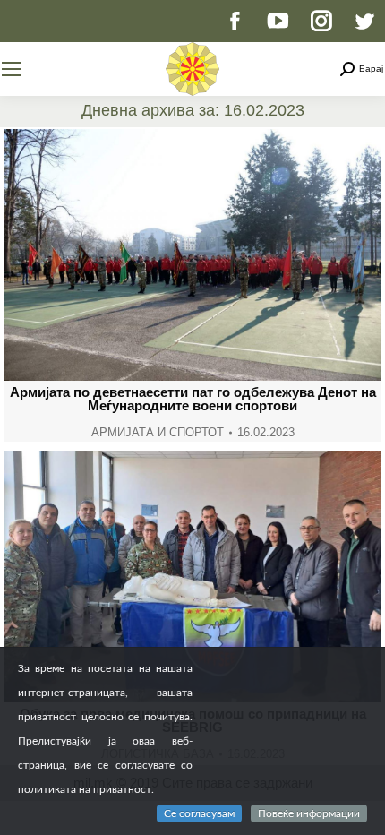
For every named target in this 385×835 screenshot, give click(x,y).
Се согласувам (199, 813)
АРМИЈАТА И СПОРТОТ (157, 432)
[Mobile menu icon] (11, 69)
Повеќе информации (309, 813)
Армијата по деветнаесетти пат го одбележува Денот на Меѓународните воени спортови (193, 398)
